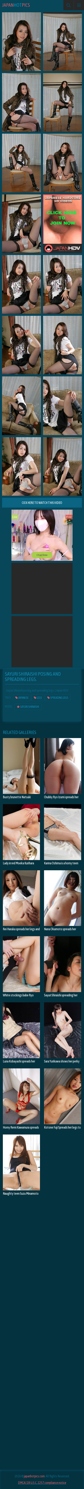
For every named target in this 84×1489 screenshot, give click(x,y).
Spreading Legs (59, 697)
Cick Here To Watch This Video (42, 503)
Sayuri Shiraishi (29, 706)
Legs (39, 697)
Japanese (23, 697)
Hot (16, 5)
